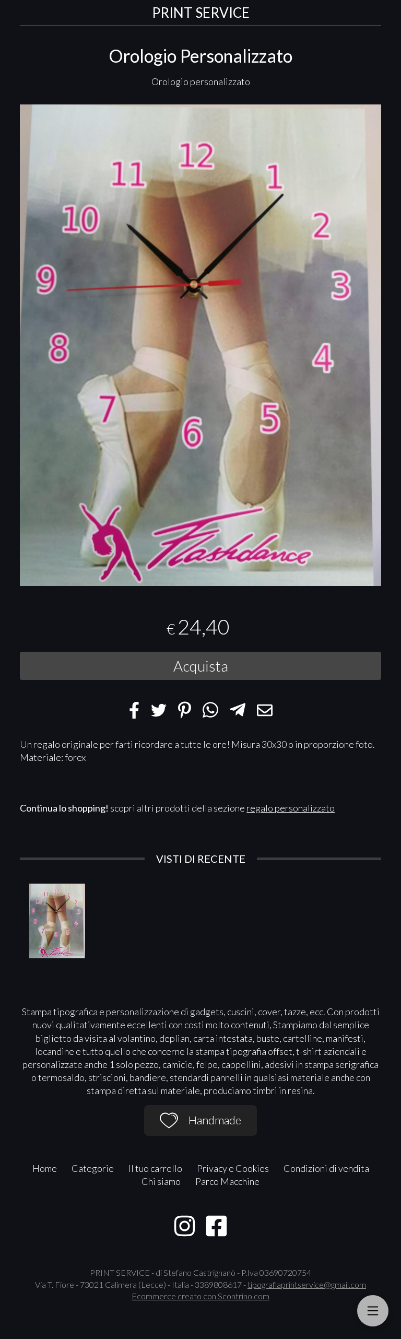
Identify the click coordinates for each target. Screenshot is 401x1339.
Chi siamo (161, 1181)
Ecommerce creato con (200, 1296)
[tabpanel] (200, 345)
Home (44, 1168)
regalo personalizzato (290, 808)
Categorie (93, 1168)
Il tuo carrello (155, 1168)
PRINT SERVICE (201, 12)
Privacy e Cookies (233, 1168)
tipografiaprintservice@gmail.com (306, 1284)
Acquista (200, 666)
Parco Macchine (227, 1181)
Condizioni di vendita (326, 1168)
